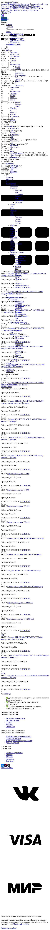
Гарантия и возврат (13, 739)
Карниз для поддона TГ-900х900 (20, 603)
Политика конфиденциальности (18, 737)
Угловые (13, 36)
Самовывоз (10, 727)
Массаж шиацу (18, 276)
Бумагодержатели (22, 336)
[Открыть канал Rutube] (5, 765)
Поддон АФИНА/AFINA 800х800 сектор (24, 571)
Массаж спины (18, 272)
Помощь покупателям (9, 714)
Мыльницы (19, 357)
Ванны (8, 32)
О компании (6, 749)
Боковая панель (18, 222)
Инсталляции (20, 314)
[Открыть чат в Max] (2, 15)
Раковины (14, 165)
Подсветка (19, 283)
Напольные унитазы (19, 303)
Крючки (18, 355)
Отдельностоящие (17, 40)
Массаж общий (18, 264)
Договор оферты (12, 743)
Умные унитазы (18, 311)
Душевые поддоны (14, 187)
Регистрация (11, 365)
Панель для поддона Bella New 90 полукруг (24, 554)
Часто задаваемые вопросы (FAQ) (19, 741)
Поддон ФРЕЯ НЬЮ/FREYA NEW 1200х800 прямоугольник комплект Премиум (22, 402)
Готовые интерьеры (14, 53)
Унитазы (13, 299)
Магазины (4, 19)
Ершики (18, 353)
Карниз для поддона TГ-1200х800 (20, 619)
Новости (9, 755)
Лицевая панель (18, 218)
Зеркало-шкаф (18, 105)
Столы (13, 114)
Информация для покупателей (13, 733)
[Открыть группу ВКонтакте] (2, 765)
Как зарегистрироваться (15, 718)
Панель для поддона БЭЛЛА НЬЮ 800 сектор (25, 538)
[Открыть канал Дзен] (8, 765)
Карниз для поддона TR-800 (18, 506)
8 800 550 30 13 (7, 768)
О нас (7, 375)
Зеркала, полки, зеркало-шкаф (13, 97)
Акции (8, 368)
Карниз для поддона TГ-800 (18, 474)
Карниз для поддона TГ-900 (18, 490)
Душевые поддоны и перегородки (11, 180)
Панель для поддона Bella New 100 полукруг (25, 587)
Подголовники (16, 244)
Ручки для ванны (12, 248)
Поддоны (18, 202)
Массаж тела (18, 268)
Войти (8, 363)
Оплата (8, 722)
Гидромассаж (11, 3)
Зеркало (18, 102)
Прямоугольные (16, 34)
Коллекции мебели (14, 57)
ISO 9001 (9, 757)
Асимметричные (17, 38)
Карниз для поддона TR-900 (18, 522)
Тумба (17, 67)
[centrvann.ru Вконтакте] (25, 816)
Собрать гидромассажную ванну (23, 7)
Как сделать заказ (12, 720)
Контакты (9, 372)
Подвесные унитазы (19, 307)
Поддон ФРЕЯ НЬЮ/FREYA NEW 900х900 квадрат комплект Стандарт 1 (22, 638)
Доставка (9, 725)
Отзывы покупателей (14, 753)
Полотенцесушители (18, 322)
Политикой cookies (20, 924)
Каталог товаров (4, 23)
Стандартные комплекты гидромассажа (20, 258)
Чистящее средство (14, 360)
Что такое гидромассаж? (19, 5)
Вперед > (7, 694)
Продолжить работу (9, 928)
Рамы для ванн (12, 206)
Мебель (9, 50)
